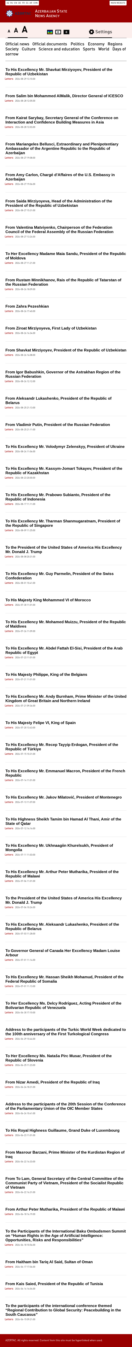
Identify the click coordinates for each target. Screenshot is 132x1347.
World (103, 49)
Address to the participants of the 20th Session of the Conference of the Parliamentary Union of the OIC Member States (65, 1106)
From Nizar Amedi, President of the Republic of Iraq (52, 1082)
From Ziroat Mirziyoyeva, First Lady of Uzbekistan (51, 328)
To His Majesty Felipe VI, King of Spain (40, 723)
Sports (89, 49)
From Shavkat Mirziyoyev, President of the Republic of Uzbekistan (65, 350)
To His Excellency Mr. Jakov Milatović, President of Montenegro (63, 797)
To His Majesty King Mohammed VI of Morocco (48, 600)
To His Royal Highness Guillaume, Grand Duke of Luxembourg (62, 1130)
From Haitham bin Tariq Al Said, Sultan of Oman (49, 1262)
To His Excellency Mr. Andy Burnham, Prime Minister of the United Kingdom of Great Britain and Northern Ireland (65, 698)
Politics (78, 44)
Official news (17, 44)
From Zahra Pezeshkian (27, 306)
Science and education (59, 49)
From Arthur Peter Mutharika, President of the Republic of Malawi (65, 1209)
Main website (118, 3)
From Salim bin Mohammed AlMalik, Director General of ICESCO (64, 96)
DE (19, 3)
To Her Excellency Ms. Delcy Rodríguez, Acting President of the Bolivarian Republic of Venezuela (63, 1005)
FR (23, 3)
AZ (8, 3)
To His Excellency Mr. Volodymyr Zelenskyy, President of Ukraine (65, 446)
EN (15, 3)
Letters (9, 79)
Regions (115, 44)
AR (31, 3)
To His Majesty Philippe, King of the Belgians (46, 674)
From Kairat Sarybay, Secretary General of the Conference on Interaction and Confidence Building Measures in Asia (61, 120)
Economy (96, 44)
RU (11, 3)
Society (12, 49)
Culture (29, 49)
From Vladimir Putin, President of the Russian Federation (57, 424)
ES (27, 3)
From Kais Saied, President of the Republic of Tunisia (54, 1284)
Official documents (50, 44)
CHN (35, 3)
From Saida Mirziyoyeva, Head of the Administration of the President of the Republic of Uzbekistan (58, 203)
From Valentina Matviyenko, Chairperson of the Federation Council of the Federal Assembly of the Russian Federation (59, 229)
